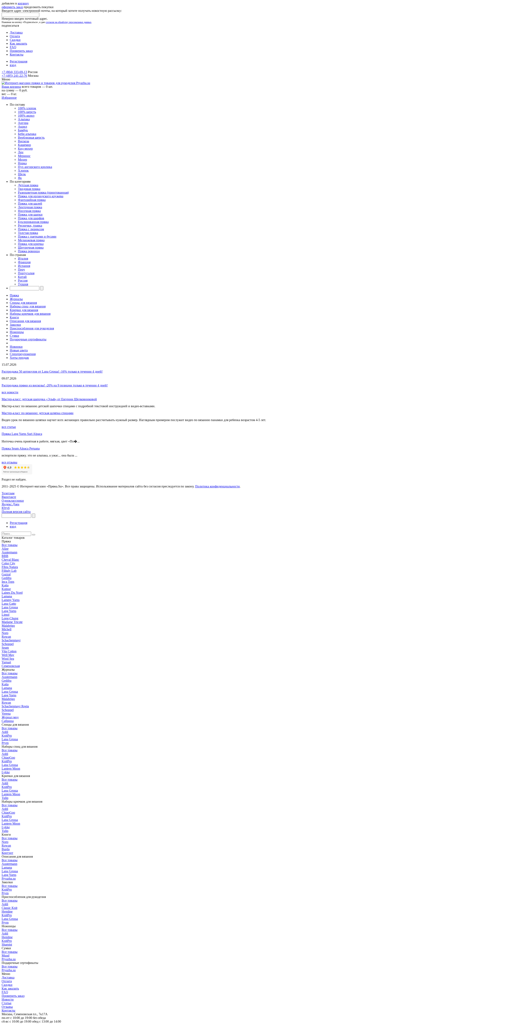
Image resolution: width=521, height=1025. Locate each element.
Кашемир (24, 145)
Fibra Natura (10, 567)
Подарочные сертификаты (28, 339)
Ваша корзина (11, 86)
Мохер (22, 159)
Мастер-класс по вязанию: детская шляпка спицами (37, 413)
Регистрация (18, 61)
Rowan (6, 636)
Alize (5, 548)
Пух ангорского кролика (35, 167)
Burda (6, 849)
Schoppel (8, 644)
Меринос (24, 156)
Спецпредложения (23, 354)
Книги (14, 317)
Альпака (24, 119)
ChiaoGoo (8, 757)
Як (20, 178)
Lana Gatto (9, 603)
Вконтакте (9, 497)
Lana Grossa (10, 607)
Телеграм (8, 493)
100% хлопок (27, 108)
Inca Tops (8, 581)
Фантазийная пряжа (32, 200)
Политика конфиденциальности (217, 486)
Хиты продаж (19, 357)
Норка (22, 163)
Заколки (15, 324)
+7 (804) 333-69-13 (14, 72)
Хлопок (23, 170)
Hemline (7, 911)
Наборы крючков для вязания (30, 313)
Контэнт (7, 853)
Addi (5, 732)
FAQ (13, 47)
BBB (5, 556)
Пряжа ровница (29, 251)
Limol (5, 614)
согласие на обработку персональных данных (68, 22)
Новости (8, 999)
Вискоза (23, 141)
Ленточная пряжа (30, 207)
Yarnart (6, 662)
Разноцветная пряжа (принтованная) (43, 192)
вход (13, 65)
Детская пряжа (28, 185)
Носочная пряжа (29, 211)
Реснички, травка (30, 225)
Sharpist (7, 944)
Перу (21, 269)
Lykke (6, 772)
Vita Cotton (9, 651)
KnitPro (7, 735)
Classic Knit (9, 908)
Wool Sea (8, 658)
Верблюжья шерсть (31, 137)
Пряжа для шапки (30, 214)
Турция (23, 284)
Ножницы (17, 332)
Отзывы (7, 1007)
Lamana (7, 596)
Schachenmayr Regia (15, 706)
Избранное (9, 97)
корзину (23, 3)
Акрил (22, 126)
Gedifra (6, 578)
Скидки (15, 40)
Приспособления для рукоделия (32, 328)
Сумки (14, 335)
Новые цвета (19, 350)
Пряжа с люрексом (31, 229)
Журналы (16, 299)
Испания (24, 266)
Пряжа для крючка (31, 244)
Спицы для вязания (23, 302)
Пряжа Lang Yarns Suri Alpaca (22, 434)
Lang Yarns (9, 611)
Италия (23, 258)
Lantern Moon (11, 768)
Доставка (16, 32)
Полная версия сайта (16, 511)
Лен (20, 152)
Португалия (26, 273)
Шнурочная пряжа (31, 247)
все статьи (9, 427)
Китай (22, 277)
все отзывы (9, 462)
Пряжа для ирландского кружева (40, 196)
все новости (10, 392)
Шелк (22, 174)
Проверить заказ (21, 51)
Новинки (16, 346)
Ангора (23, 123)
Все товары (10, 545)
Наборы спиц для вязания (28, 306)
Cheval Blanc (10, 559)
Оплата (15, 36)
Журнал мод (10, 717)
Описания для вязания (25, 321)
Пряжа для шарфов (31, 218)
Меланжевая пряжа (31, 240)
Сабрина (8, 721)
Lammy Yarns (11, 600)
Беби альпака (27, 134)
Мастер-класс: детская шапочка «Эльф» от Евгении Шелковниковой (49, 399)
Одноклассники (13, 500)
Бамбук (23, 130)
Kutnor (6, 589)
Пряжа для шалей (30, 203)
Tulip (5, 798)
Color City (8, 563)
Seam (5, 647)
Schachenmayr (11, 640)
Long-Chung (10, 618)
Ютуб (6, 508)
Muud (5, 955)
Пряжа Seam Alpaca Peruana (21, 448)
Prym (5, 743)
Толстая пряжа (28, 233)
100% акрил (26, 115)
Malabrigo (8, 625)
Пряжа (14, 295)
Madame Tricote (12, 622)
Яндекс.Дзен (10, 504)
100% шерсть (27, 112)
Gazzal (6, 574)
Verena (6, 713)
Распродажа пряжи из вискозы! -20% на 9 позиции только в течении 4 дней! (55, 385)
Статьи (6, 1003)
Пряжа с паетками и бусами (37, 236)
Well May (8, 655)
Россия (22, 280)
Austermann (9, 552)
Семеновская (11, 666)
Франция (24, 262)
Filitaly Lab (9, 570)
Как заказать (18, 43)
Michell (6, 629)
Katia (5, 585)
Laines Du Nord (12, 592)
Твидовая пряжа (29, 189)
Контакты (16, 54)
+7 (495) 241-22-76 (14, 75)
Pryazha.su (9, 878)
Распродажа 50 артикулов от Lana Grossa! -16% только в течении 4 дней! (52, 371)
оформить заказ (12, 7)
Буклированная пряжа (33, 222)
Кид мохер (25, 148)
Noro (5, 633)
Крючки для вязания (24, 310)
